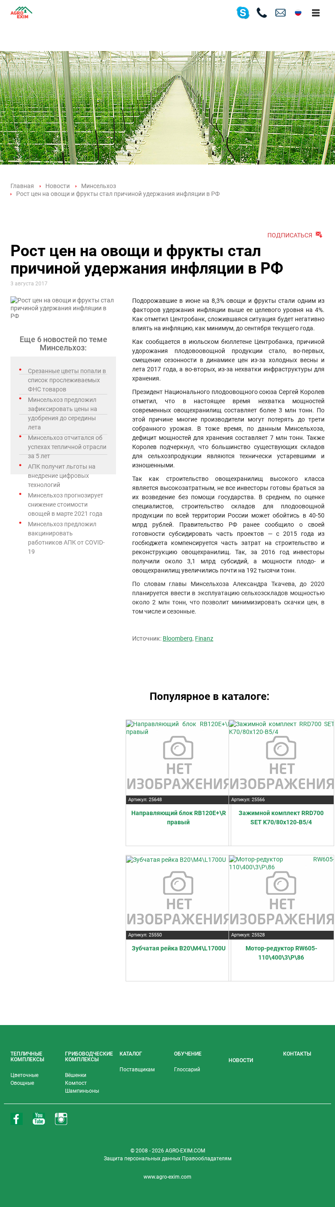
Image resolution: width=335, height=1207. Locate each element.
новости (241, 1060)
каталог (131, 1054)
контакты (297, 1054)
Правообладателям (207, 1159)
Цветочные (24, 1075)
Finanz (204, 638)
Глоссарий (187, 1069)
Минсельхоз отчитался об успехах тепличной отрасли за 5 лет (67, 446)
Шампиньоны (82, 1091)
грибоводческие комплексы (89, 1057)
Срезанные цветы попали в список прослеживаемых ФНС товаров (67, 380)
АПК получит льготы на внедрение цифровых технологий (62, 475)
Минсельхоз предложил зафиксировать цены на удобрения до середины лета (62, 413)
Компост (76, 1083)
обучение (188, 1054)
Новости (57, 185)
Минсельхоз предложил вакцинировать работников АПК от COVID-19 (66, 538)
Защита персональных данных (143, 1159)
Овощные (22, 1083)
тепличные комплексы (27, 1057)
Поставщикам (137, 1069)
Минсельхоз (98, 185)
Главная (22, 185)
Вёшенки (75, 1075)
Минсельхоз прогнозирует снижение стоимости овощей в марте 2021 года (65, 504)
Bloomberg (177, 638)
